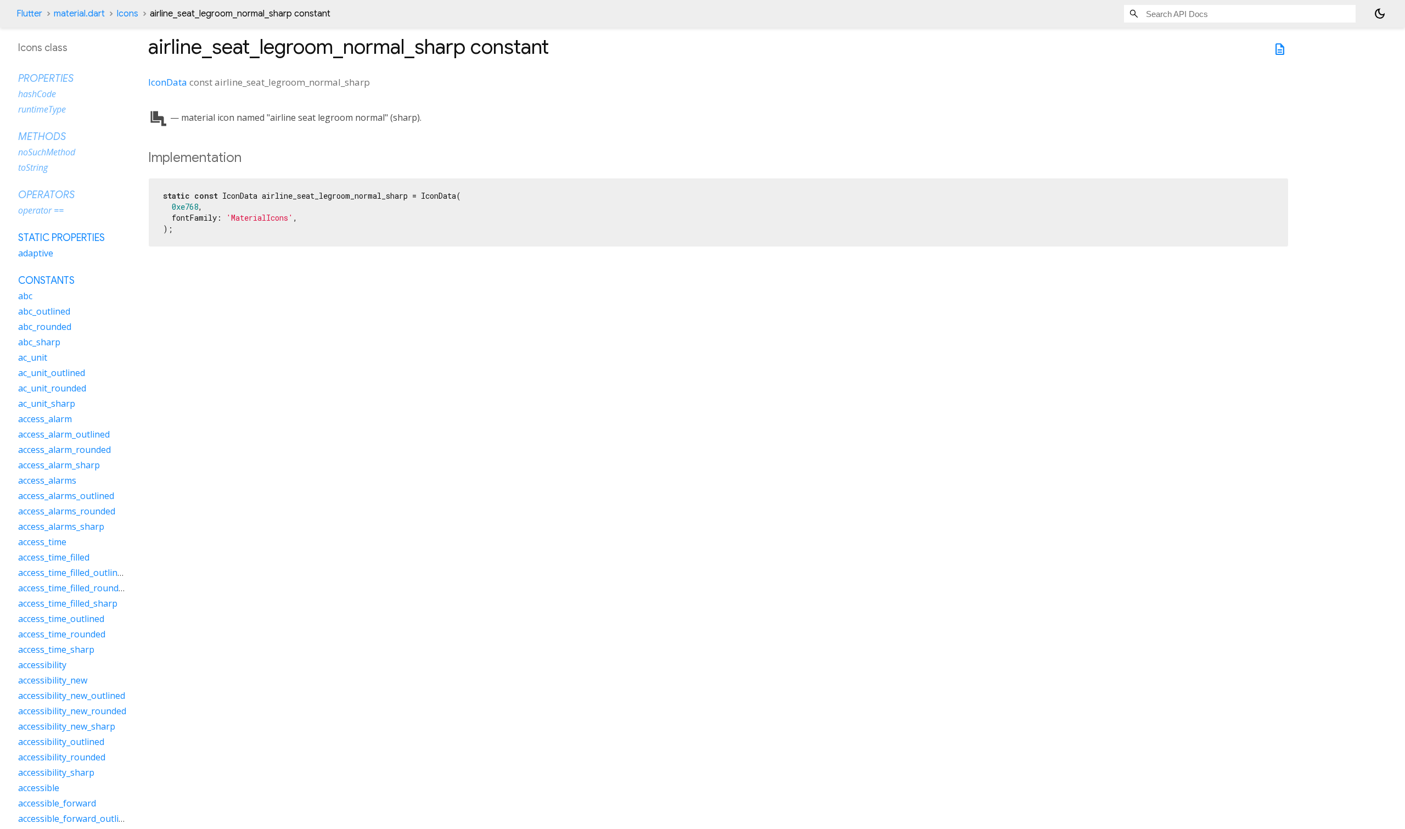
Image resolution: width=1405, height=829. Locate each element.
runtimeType (42, 109)
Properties (46, 78)
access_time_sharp (56, 649)
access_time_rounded (61, 634)
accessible (38, 788)
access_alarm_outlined (64, 434)
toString (33, 167)
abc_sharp (39, 342)
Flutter (29, 13)
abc (25, 296)
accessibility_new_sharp (66, 726)
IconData (167, 82)
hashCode (37, 94)
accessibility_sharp (56, 772)
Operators (46, 195)
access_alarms (47, 480)
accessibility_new (52, 680)
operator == (41, 210)
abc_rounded (44, 327)
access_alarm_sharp (59, 465)
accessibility (42, 665)
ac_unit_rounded (52, 388)
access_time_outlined (61, 619)
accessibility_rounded (61, 757)
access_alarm (45, 419)
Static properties (61, 238)
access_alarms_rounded (66, 511)
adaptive (35, 253)
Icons (127, 13)
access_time (42, 542)
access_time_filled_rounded (73, 588)
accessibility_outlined (61, 742)
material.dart (79, 13)
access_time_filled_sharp (67, 603)
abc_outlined (44, 311)
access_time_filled (53, 557)
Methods (42, 137)
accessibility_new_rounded (72, 711)
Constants (46, 281)
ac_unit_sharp (46, 403)
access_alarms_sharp (61, 526)
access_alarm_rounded (64, 450)
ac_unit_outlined (51, 373)
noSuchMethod (46, 152)
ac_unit (32, 357)
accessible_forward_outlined (76, 819)
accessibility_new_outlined (71, 696)
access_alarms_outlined (66, 496)
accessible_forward (57, 803)
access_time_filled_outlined (72, 573)
